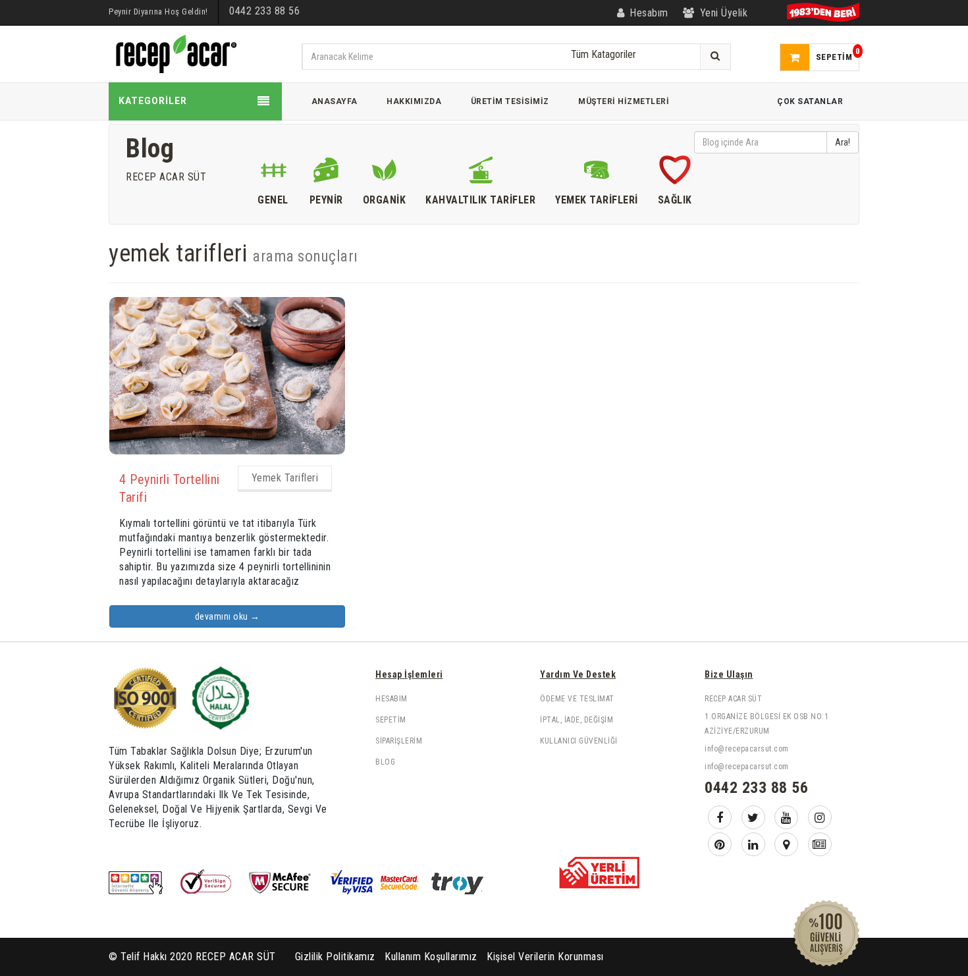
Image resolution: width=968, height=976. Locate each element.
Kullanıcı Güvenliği (579, 741)
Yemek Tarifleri (285, 478)
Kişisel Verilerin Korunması (545, 956)
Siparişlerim (398, 741)
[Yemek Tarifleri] (596, 173)
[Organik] (384, 173)
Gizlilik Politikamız (335, 956)
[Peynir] (326, 173)
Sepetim (390, 719)
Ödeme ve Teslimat (577, 698)
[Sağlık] (675, 173)
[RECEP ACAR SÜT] (174, 53)
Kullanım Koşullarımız (431, 956)
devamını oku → (227, 616)
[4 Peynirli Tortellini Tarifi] (227, 375)
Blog (385, 762)
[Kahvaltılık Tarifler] (480, 173)
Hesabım (391, 698)
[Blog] (820, 844)
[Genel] (273, 173)
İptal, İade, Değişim (576, 719)
